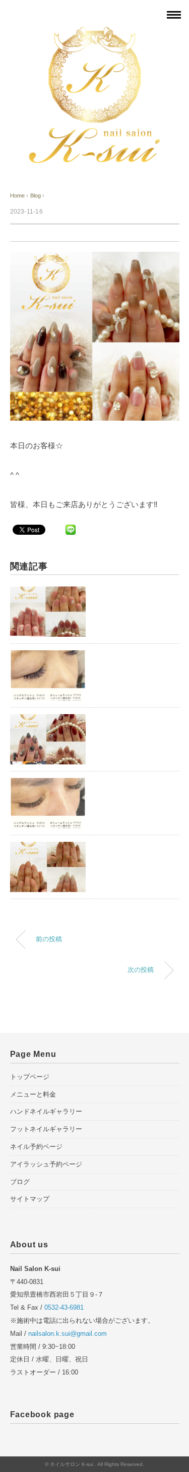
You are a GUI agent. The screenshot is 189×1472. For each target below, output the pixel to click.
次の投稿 (141, 969)
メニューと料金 (33, 1094)
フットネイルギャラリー (46, 1129)
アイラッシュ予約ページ (46, 1164)
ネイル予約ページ (36, 1146)
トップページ (29, 1077)
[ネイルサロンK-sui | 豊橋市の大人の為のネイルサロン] (94, 32)
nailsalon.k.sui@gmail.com (67, 1333)
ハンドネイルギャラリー (46, 1111)
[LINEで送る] (71, 529)
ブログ (20, 1182)
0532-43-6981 (64, 1307)
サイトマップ (29, 1199)
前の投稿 (49, 939)
